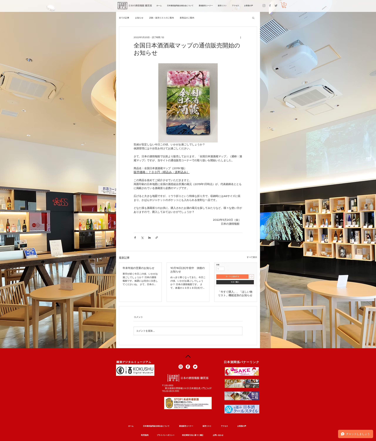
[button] (284, 5)
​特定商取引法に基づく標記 (192, 435)
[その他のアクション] (240, 37)
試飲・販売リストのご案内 (161, 18)
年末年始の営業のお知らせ (138, 267)
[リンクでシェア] (156, 237)
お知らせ (139, 18)
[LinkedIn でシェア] (149, 237)
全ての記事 (124, 18)
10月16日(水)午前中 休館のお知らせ (187, 269)
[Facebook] (270, 5)
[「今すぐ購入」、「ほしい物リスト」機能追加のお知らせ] (235, 275)
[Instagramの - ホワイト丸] (180, 366)
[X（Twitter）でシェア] (142, 237)
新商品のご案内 (187, 18)
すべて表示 (252, 257)
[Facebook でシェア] (135, 237)
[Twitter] (276, 5)
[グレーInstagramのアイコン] (264, 5)
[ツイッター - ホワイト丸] (195, 366)
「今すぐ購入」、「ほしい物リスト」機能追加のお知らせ (235, 293)
